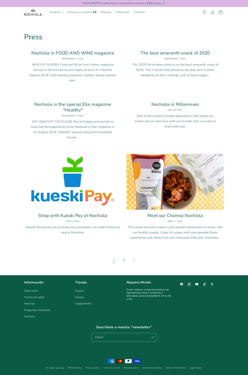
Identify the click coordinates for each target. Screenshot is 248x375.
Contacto (29, 316)
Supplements (83, 303)
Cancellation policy (152, 367)
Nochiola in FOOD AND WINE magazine (72, 53)
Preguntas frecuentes (37, 310)
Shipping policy (131, 367)
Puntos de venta (34, 297)
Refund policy (75, 367)
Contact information (176, 367)
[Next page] (134, 260)
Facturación (31, 291)
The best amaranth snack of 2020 (175, 53)
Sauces (79, 297)
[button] (56, 12)
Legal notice (195, 367)
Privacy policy (92, 367)
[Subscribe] (152, 337)
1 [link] (114, 260)
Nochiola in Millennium (175, 104)
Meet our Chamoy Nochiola (175, 215)
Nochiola (60, 368)
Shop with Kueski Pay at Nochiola (72, 215)
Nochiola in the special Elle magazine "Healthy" (72, 107)
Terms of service (111, 367)
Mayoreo (29, 303)
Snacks (79, 291)
